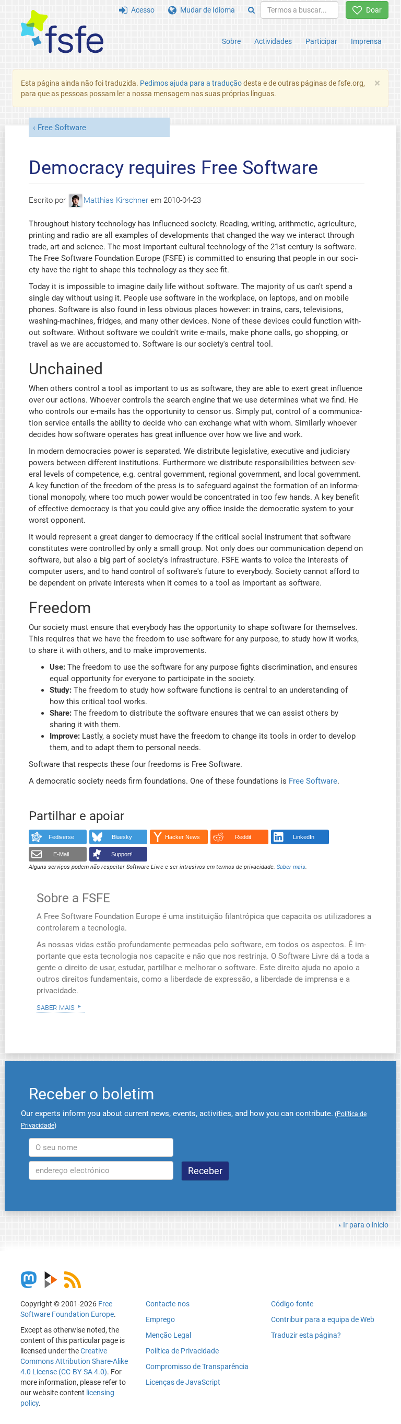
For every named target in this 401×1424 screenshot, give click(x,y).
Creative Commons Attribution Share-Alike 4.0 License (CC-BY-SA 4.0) (74, 1361)
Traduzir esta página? (306, 1335)
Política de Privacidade (182, 1351)
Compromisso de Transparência (197, 1366)
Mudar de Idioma (205, 10)
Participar (321, 41)
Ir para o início (365, 1225)
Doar (372, 10)
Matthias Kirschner (116, 200)
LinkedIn (303, 837)
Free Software (62, 127)
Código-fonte (292, 1304)
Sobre (231, 41)
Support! (122, 854)
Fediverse (61, 837)
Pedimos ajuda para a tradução (191, 83)
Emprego (160, 1319)
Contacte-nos (168, 1304)
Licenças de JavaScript (183, 1382)
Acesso (141, 10)
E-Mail (61, 854)
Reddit (243, 837)
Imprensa (366, 41)
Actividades (273, 41)
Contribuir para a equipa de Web (322, 1319)
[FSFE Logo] (62, 32)
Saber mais (56, 1007)
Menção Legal (168, 1335)
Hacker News (182, 837)
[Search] (251, 10)
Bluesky (122, 837)
